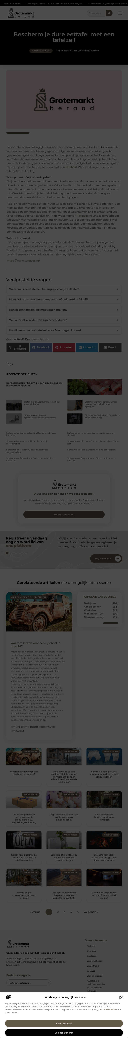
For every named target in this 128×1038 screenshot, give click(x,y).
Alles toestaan (64, 1023)
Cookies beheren (64, 1032)
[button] (121, 997)
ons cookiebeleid (107, 1009)
